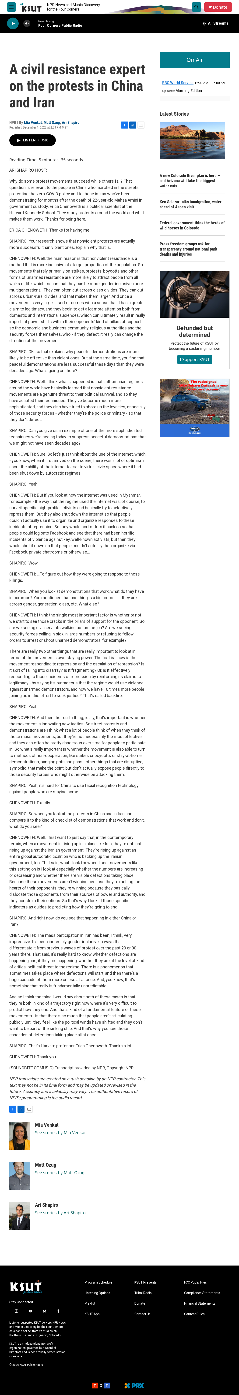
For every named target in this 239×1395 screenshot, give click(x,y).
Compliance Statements (202, 1293)
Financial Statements (199, 1303)
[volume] (27, 23)
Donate (220, 7)
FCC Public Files (195, 1282)
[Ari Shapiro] (19, 1216)
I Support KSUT (195, 359)
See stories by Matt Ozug (59, 1172)
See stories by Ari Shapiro (60, 1212)
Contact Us (142, 1314)
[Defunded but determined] (194, 294)
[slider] (34, 23)
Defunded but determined (194, 332)
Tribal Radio (143, 1293)
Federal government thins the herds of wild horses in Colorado (192, 225)
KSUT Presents (145, 1282)
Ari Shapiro (70, 122)
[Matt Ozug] (19, 1176)
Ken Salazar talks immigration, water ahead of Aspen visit (190, 204)
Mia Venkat (33, 122)
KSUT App (92, 1314)
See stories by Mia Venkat (60, 1132)
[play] (13, 23)
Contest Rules (194, 1314)
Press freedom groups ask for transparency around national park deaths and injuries (188, 249)
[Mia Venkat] (19, 1136)
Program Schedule (98, 1282)
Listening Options (97, 1293)
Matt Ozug (52, 122)
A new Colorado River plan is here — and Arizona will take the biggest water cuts (190, 180)
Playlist (90, 1303)
